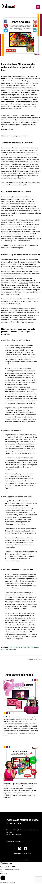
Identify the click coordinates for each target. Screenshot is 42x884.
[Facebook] (25, 848)
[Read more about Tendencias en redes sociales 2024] (21, 697)
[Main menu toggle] (38, 7)
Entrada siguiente (35, 659)
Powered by (7, 883)
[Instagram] (19, 848)
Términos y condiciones (22, 860)
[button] (21, 877)
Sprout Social (23, 283)
